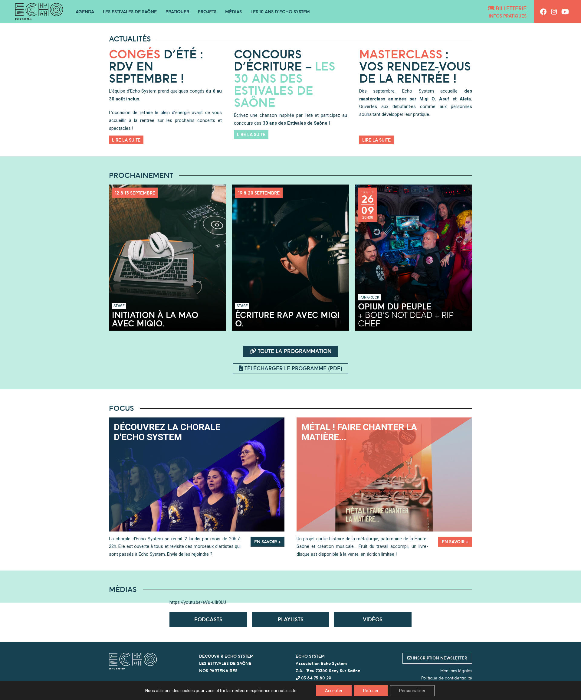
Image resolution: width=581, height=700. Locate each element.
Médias (233, 11)
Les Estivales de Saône (130, 11)
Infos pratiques (508, 16)
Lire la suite (126, 139)
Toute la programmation (294, 351)
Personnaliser (412, 690)
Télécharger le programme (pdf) (292, 368)
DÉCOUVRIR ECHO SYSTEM (226, 656)
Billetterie (510, 8)
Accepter (334, 690)
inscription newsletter (439, 658)
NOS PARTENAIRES (218, 670)
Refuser (371, 690)
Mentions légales (456, 670)
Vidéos (372, 619)
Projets (207, 11)
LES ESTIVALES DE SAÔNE (225, 663)
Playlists (291, 619)
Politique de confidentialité (446, 677)
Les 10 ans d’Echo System (280, 11)
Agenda (85, 11)
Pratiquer (177, 11)
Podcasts (208, 619)
